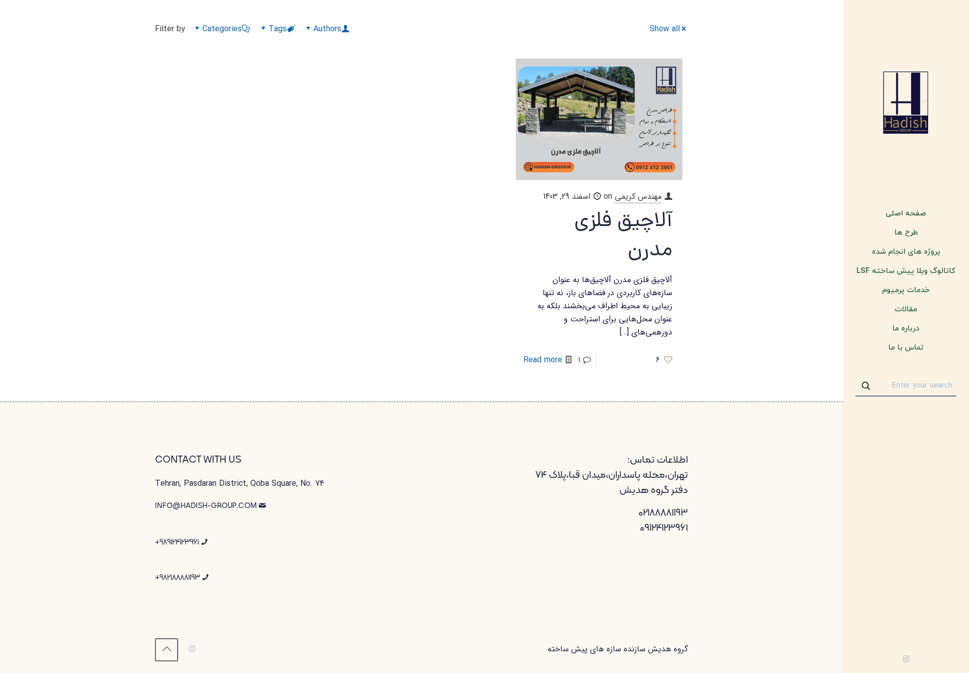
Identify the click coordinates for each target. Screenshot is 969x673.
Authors (327, 29)
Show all (665, 29)
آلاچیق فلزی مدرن (623, 236)
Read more (542, 360)
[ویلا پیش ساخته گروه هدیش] (906, 102)
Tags (277, 29)
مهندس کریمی (638, 196)
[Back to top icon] (166, 649)
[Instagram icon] (906, 659)
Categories (222, 29)
